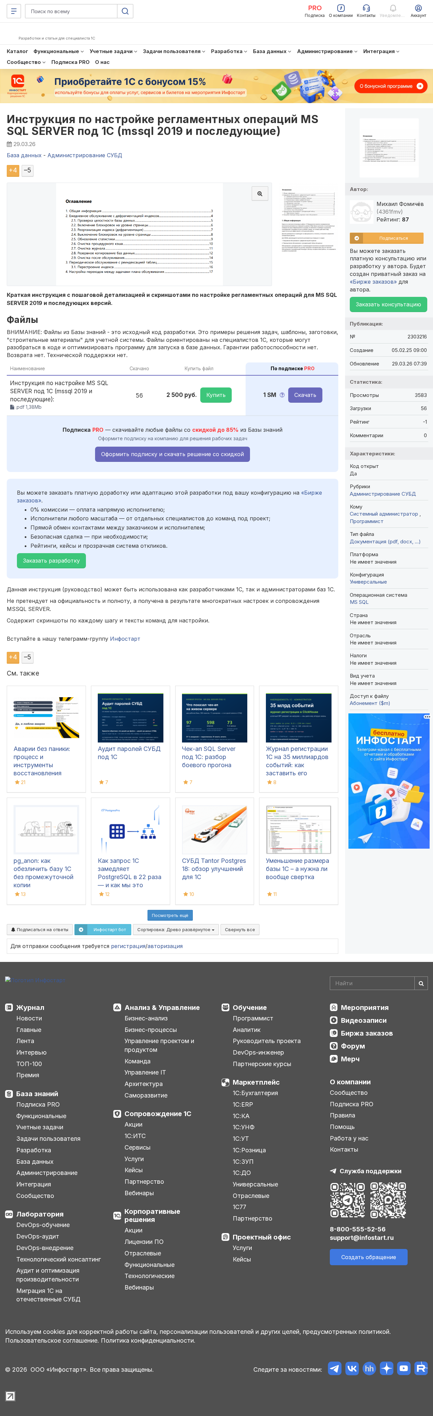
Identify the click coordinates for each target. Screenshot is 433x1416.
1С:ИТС (135, 1135)
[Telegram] (335, 1369)
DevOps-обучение (43, 1224)
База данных (34, 1161)
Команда (137, 1061)
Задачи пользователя (48, 1138)
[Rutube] (421, 1369)
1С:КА (241, 1115)
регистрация (128, 946)
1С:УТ (241, 1138)
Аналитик (246, 1029)
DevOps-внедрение (44, 1247)
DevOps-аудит (37, 1236)
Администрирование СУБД (383, 494)
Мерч (350, 1059)
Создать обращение (368, 1257)
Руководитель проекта (267, 1040)
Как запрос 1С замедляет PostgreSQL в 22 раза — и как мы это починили (129, 877)
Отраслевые (142, 1253)
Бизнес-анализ (146, 1018)
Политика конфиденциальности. (148, 1340)
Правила (342, 1115)
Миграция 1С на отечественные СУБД (48, 1295)
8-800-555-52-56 (358, 1229)
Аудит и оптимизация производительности (47, 1275)
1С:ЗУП (243, 1161)
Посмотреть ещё (170, 915)
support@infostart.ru (362, 1237)
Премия (27, 1075)
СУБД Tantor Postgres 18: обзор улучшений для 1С (214, 868)
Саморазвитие (145, 1095)
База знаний (37, 1094)
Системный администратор (384, 514)
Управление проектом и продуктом (159, 1045)
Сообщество (35, 1195)
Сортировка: (174, 929)
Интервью (31, 1052)
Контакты (344, 1149)
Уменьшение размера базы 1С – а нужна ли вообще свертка (297, 868)
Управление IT (145, 1072)
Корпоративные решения (152, 1215)
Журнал (30, 1008)
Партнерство (144, 1181)
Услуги (134, 1158)
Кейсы (133, 1170)
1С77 (239, 1206)
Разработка (33, 1150)
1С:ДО (242, 1172)
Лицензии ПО (144, 1241)
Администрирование (46, 1172)
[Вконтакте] (352, 1369)
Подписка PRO (38, 1104)
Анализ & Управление (162, 1008)
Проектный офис (262, 1237)
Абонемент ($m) (370, 703)
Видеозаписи (364, 1020)
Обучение (250, 1008)
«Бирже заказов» (373, 281)
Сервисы (137, 1147)
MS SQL (359, 602)
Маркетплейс (256, 1082)
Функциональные (41, 1115)
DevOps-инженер (258, 1052)
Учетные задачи (39, 1127)
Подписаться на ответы (42, 929)
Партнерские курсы (262, 1063)
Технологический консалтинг (58, 1259)
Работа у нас (349, 1138)
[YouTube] (404, 1369)
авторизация (165, 946)
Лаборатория (40, 1214)
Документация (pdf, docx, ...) (385, 541)
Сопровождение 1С (157, 1114)
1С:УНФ (243, 1127)
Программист (367, 521)
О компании (350, 1082)
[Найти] (421, 983)
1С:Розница (249, 1150)
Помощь (342, 1126)
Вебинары (139, 1193)
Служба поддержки (371, 1171)
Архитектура (143, 1083)
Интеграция (33, 1184)
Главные (28, 1029)
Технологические (149, 1275)
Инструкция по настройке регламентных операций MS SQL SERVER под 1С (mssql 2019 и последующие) (162, 125)
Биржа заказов (367, 1033)
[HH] (369, 1369)
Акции (133, 1124)
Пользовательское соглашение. (52, 1340)
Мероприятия (365, 1008)
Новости (29, 1018)
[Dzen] (386, 1369)
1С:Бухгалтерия (255, 1092)
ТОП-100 (29, 1063)
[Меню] (14, 11)
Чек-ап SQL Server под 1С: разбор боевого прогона (208, 757)
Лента (25, 1040)
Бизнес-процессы (150, 1029)
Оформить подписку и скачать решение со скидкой (172, 454)
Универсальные (368, 582)
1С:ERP (243, 1104)
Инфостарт (125, 638)
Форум (353, 1046)
